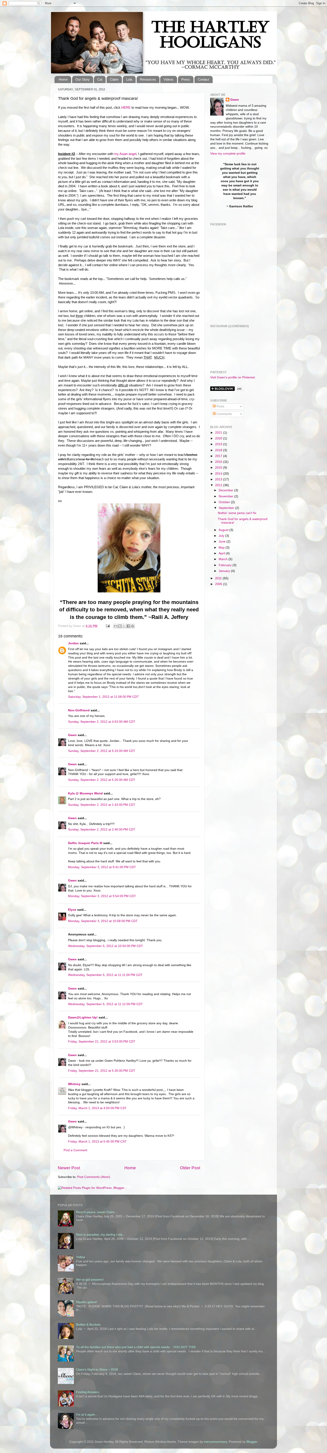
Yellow (80, 1257)
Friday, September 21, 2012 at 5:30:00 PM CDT (101, 1070)
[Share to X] (124, 626)
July (222, 535)
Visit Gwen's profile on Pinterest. (233, 377)
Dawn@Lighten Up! (83, 1017)
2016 (219, 461)
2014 (219, 473)
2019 (219, 444)
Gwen (72, 735)
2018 (219, 450)
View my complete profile (227, 153)
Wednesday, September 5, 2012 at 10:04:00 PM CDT (105, 946)
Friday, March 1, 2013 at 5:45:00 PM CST (97, 1141)
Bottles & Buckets (88, 1324)
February (225, 565)
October (225, 502)
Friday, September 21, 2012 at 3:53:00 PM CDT (101, 1041)
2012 (219, 485)
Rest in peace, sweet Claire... (96, 1212)
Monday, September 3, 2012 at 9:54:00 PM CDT (102, 896)
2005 (219, 584)
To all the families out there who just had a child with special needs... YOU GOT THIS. (136, 1347)
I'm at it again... (87, 1414)
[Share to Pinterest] (132, 626)
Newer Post (69, 1167)
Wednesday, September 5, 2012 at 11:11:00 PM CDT (105, 975)
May (222, 547)
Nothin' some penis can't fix (237, 513)
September (227, 508)
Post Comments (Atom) (93, 1177)
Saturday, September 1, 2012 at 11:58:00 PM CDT (103, 696)
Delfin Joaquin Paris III (85, 843)
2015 (219, 467)
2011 (219, 578)
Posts (220, 406)
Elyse (72, 909)
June (222, 541)
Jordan (73, 643)
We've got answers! (90, 1279)
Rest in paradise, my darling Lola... (100, 1234)
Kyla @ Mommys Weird (85, 793)
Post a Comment (75, 1150)
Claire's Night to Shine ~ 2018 (97, 1369)
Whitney (74, 1084)
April (222, 553)
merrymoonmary (215, 1441)
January (225, 571)
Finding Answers (87, 1392)
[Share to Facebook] (128, 626)
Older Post (190, 1167)
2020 (219, 438)
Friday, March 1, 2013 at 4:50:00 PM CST (97, 1108)
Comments (224, 414)
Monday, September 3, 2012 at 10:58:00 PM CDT (103, 921)
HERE (126, 107)
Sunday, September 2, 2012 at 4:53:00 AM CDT (101, 721)
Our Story (82, 79)
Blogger (251, 1441)
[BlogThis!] (120, 626)
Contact (203, 79)
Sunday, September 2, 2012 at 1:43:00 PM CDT (101, 804)
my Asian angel (125, 154)
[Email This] (115, 626)
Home (63, 79)
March (223, 559)
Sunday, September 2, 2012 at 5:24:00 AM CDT (101, 751)
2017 (219, 456)
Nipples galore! (86, 1302)
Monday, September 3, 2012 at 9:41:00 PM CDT (102, 867)
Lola (129, 79)
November (226, 496)
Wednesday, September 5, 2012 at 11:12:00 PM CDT (105, 1004)
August (224, 530)
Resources (148, 79)
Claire (114, 79)
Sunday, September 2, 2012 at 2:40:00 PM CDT (101, 829)
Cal (99, 79)
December (226, 490)
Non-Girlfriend (79, 710)
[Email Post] (107, 626)
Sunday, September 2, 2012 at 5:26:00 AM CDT (101, 780)
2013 (219, 479)
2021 (219, 432)
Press (185, 79)
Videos (169, 79)
